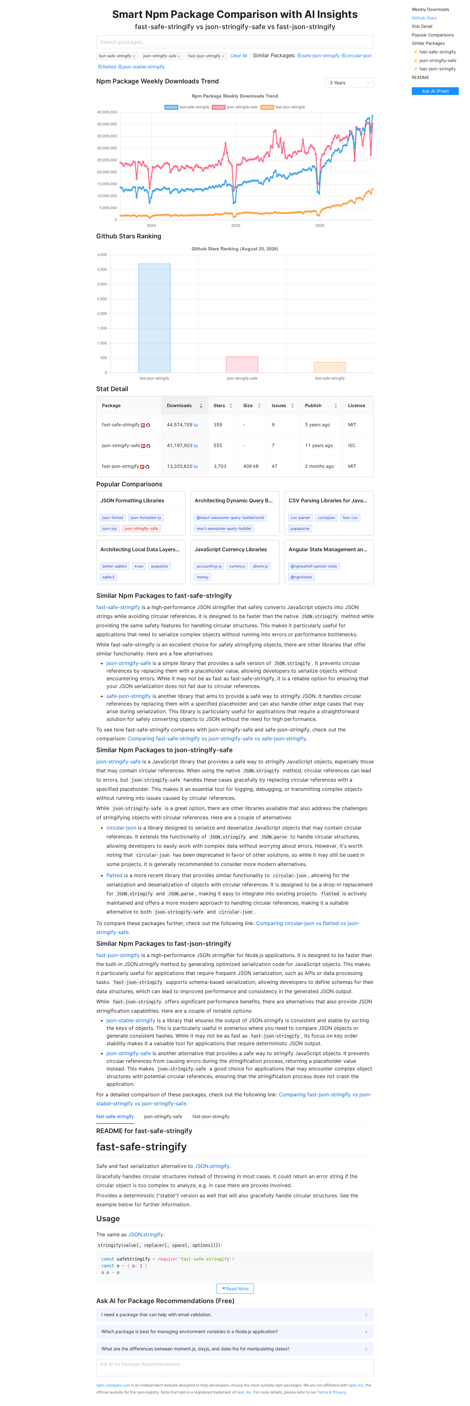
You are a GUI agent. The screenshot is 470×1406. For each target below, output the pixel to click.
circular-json (121, 827)
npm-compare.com (113, 1385)
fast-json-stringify (118, 955)
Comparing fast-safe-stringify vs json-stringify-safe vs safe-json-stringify (217, 738)
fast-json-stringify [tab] (211, 1116)
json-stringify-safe (128, 663)
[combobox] (235, 42)
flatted (114, 875)
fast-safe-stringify (118, 607)
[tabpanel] (235, 1209)
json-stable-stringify (130, 1020)
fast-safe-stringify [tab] (115, 1116)
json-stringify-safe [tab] (163, 1116)
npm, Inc (356, 1385)
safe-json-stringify (128, 696)
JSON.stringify (212, 1166)
